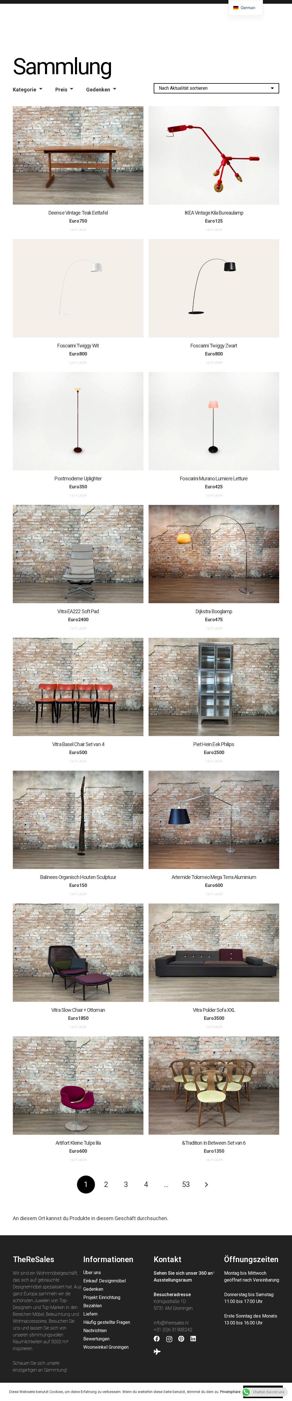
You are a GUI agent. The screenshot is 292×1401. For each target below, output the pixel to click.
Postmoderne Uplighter (78, 478)
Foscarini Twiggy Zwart (213, 345)
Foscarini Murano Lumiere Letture (214, 478)
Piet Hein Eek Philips (213, 744)
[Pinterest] (181, 1339)
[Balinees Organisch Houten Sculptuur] (78, 820)
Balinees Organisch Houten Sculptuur (78, 877)
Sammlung (55, 1370)
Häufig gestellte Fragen (106, 1322)
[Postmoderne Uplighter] (78, 421)
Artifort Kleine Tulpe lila (78, 1143)
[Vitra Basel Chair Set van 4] (78, 687)
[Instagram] (169, 1339)
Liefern (90, 1314)
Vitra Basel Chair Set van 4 (78, 744)
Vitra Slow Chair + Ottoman (78, 1010)
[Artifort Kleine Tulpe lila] (78, 1085)
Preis (61, 90)
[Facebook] (157, 1339)
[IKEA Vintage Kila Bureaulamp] (214, 155)
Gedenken (98, 90)
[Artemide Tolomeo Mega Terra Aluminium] (214, 820)
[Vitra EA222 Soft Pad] (78, 554)
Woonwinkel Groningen (106, 1347)
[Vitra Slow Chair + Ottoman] (78, 953)
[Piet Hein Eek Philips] (214, 687)
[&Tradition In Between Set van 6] (214, 1085)
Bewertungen (96, 1339)
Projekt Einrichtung (101, 1297)
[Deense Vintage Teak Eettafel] (78, 155)
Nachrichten (95, 1330)
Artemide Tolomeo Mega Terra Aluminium (214, 877)
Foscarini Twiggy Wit (78, 345)
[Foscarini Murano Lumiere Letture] (214, 421)
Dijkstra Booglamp (214, 611)
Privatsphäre (230, 1392)
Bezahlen (92, 1305)
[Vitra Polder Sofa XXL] (214, 953)
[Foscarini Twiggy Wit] (78, 288)
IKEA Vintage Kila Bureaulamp (214, 212)
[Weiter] (206, 1185)
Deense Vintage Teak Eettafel (78, 212)
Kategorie (24, 90)
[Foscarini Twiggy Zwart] (214, 288)
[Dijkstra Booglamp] (214, 554)
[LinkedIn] (193, 1339)
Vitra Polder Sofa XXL (214, 1010)
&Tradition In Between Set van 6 (214, 1143)
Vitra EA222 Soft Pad (78, 611)
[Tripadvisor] (157, 1352)
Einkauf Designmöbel (104, 1281)
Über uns (92, 1272)
